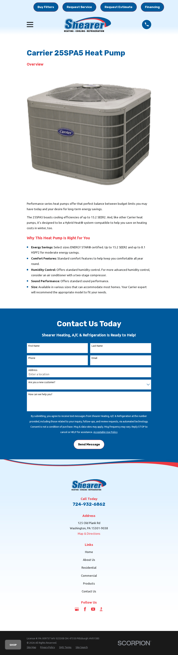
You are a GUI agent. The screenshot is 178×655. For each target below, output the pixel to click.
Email (94, 358)
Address (32, 370)
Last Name (97, 345)
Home (89, 552)
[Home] (87, 24)
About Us (89, 559)
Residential (89, 567)
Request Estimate (118, 7)
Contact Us (89, 591)
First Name (34, 345)
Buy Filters (46, 7)
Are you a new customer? (41, 382)
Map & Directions (89, 533)
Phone (31, 358)
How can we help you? (40, 394)
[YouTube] (93, 609)
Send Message (89, 444)
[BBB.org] (101, 609)
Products (89, 583)
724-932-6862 (89, 504)
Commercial (89, 575)
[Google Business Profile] (77, 609)
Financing (152, 7)
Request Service (79, 7)
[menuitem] (31, 647)
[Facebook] (85, 609)
